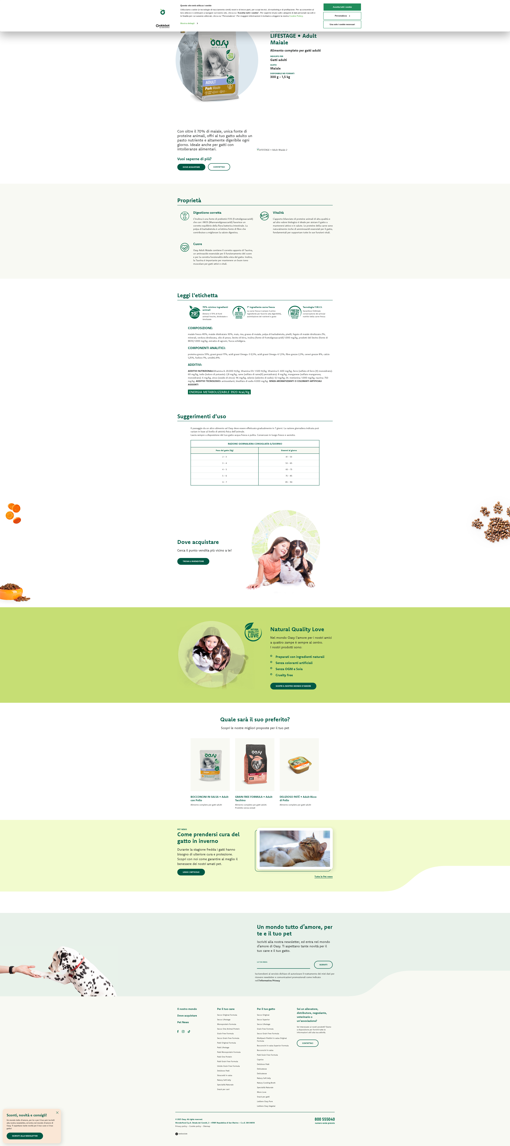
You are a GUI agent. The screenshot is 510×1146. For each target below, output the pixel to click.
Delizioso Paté (223, 1070)
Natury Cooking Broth (266, 1083)
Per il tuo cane (226, 1009)
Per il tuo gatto (266, 1009)
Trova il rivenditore (193, 561)
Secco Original (263, 1015)
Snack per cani (223, 1089)
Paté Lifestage (223, 1047)
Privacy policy (181, 1126)
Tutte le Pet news (323, 876)
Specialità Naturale (225, 1084)
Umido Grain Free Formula (228, 1066)
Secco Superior (263, 1019)
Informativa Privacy (269, 980)
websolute (182, 1133)
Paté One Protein (224, 1057)
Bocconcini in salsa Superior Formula (273, 1045)
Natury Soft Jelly (224, 1080)
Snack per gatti (263, 1097)
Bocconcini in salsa (265, 1050)
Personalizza (341, 16)
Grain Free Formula (225, 1033)
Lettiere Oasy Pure (265, 1101)
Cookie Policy (296, 16)
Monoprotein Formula (226, 1024)
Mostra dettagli (187, 23)
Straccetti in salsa (224, 1075)
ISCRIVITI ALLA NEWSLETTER (25, 1136)
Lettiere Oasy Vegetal (266, 1106)
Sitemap (206, 1126)
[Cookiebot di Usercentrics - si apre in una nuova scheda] (162, 26)
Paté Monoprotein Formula (229, 1052)
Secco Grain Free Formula (228, 1038)
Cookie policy (195, 1126)
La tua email (262, 962)
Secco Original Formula (227, 1015)
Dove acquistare (191, 167)
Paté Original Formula (226, 1043)
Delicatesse (262, 1069)
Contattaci (219, 167)
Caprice (260, 1059)
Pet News (183, 1022)
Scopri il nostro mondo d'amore (293, 686)
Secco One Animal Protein (228, 1029)
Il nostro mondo (187, 1009)
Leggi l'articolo (191, 872)
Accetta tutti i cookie (342, 7)
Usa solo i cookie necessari (342, 24)
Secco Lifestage (223, 1019)
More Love (261, 1092)
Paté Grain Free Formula (227, 1061)
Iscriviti (323, 964)
